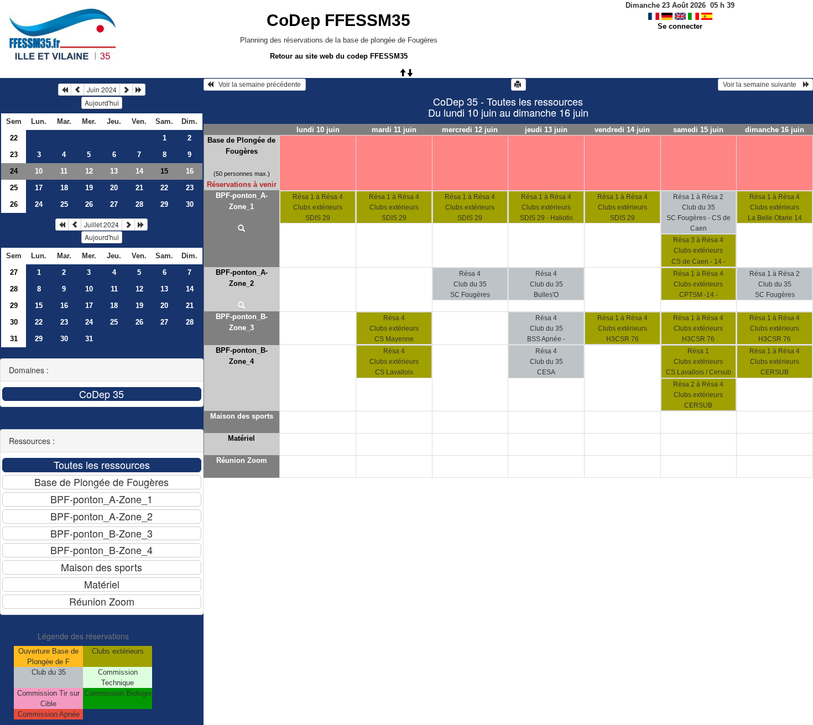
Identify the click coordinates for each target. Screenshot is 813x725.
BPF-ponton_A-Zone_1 (242, 201)
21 (139, 188)
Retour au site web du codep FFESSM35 (339, 56)
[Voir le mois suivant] (126, 90)
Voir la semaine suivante (762, 84)
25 (14, 188)
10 (39, 171)
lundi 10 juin (318, 130)
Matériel (241, 438)
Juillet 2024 (101, 224)
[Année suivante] (138, 90)
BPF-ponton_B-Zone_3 (242, 322)
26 (14, 204)
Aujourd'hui (102, 102)
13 (114, 171)
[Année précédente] (64, 90)
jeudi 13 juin (546, 130)
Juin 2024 (102, 89)
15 (39, 305)
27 (114, 204)
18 (64, 188)
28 (139, 204)
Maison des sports (241, 416)
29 (164, 204)
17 (39, 188)
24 (14, 171)
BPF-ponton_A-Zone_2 (242, 278)
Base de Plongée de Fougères (241, 145)
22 (14, 138)
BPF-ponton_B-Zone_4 (242, 356)
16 (190, 171)
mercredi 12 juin (470, 130)
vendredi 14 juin (622, 130)
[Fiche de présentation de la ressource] (242, 228)
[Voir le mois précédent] (77, 90)
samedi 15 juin (698, 130)
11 (63, 171)
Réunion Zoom (241, 460)
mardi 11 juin (394, 130)
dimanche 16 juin (774, 130)
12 (89, 171)
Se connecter (680, 26)
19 (89, 188)
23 (14, 154)
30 (190, 204)
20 (114, 188)
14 (139, 171)
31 (14, 339)
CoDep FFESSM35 (338, 20)
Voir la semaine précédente (258, 84)
